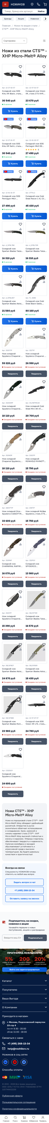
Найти (41, 11)
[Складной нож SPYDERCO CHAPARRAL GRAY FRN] (36, 547)
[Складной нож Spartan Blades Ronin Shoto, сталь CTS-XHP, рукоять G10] (12, 705)
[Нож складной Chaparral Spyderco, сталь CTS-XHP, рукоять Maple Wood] (12, 442)
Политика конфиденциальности (19, 1108)
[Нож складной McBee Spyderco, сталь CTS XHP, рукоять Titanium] (36, 495)
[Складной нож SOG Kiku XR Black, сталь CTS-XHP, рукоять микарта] (12, 75)
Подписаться (35, 937)
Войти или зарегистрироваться (24, 969)
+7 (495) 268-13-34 (25, 890)
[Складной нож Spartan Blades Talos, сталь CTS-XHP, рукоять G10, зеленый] (36, 232)
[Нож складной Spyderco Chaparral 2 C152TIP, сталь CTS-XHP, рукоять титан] (36, 337)
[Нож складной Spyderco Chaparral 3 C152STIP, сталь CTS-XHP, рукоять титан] (12, 337)
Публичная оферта (12, 1095)
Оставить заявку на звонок (24, 898)
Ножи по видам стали (25, 25)
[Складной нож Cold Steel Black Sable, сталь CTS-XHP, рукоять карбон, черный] (36, 285)
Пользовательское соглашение (18, 1102)
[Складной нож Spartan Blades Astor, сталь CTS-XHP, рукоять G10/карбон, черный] (12, 285)
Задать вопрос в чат (25, 882)
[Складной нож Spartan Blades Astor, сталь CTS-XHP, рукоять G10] (36, 652)
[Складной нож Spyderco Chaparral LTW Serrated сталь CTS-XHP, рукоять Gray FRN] (12, 757)
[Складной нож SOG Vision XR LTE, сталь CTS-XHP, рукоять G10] (36, 705)
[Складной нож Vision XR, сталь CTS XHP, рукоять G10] (36, 75)
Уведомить (13, 374)
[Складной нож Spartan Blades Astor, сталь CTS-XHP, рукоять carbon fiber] (12, 652)
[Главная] (17, 4)
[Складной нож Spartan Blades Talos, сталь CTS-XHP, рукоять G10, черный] (12, 232)
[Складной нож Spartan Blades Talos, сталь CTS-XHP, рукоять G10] (36, 600)
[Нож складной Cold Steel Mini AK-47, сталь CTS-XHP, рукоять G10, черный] (36, 390)
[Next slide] (45, 19)
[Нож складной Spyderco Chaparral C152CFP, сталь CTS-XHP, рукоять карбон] (12, 600)
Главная (6, 25)
